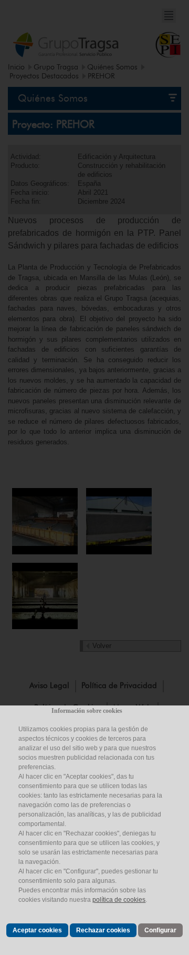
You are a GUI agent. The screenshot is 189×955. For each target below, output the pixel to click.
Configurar (160, 930)
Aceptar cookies (37, 930)
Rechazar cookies (103, 930)
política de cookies (118, 899)
